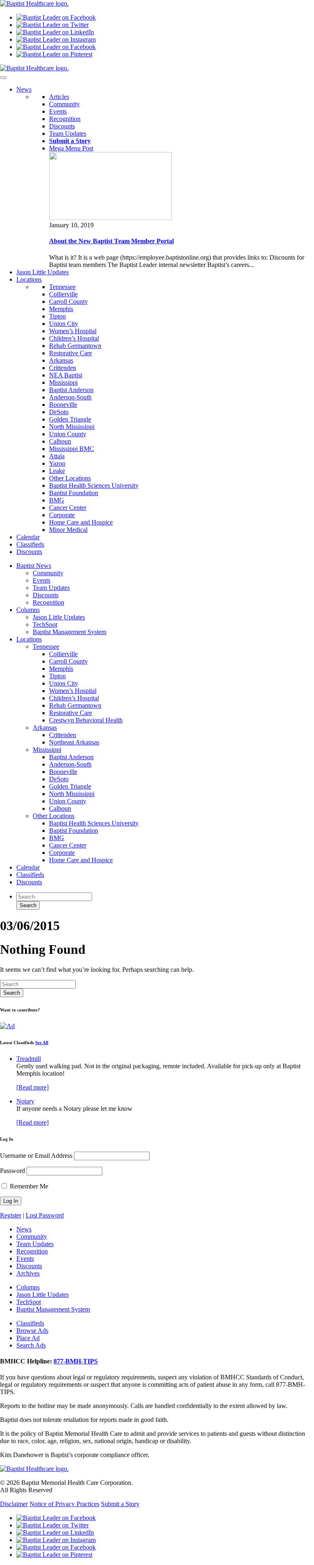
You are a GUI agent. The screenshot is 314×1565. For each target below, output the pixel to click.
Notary (25, 1101)
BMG (56, 500)
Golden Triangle (70, 419)
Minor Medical (68, 529)
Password (12, 1170)
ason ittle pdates (42, 272)
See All (41, 1042)
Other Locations (70, 478)
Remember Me (28, 1186)
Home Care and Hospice (81, 522)
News (23, 1229)
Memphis (61, 308)
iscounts (29, 551)
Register (10, 1215)
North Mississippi (71, 426)
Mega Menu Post (71, 148)
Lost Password (45, 1215)
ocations (29, 279)
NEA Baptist (65, 375)
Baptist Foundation (73, 492)
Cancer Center (67, 507)
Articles (59, 96)
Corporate (62, 514)
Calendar (28, 867)
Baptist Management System (69, 631)
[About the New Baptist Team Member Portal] (110, 217)
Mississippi (63, 382)
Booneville (63, 404)
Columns (28, 609)
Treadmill (28, 1058)
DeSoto (59, 411)
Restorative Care (70, 353)
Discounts (62, 126)
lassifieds (30, 544)
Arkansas (61, 360)
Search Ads (31, 1345)
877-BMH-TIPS (76, 1361)
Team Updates (67, 133)
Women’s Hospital (72, 330)
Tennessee (62, 286)
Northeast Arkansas (74, 742)
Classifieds (30, 874)
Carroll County (68, 301)
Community (64, 104)
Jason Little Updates (59, 617)
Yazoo (57, 463)
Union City (63, 323)
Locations (29, 639)
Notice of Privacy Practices (64, 1503)
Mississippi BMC (71, 448)
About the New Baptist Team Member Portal (111, 241)
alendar (28, 537)
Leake (57, 470)
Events (58, 111)
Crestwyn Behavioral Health (86, 720)
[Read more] (32, 1087)
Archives (28, 1273)
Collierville (63, 294)
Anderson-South (70, 397)
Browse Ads (32, 1330)
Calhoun (60, 441)
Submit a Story (120, 1503)
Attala (57, 456)
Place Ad (28, 1337)
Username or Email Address (36, 1155)
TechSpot (45, 624)
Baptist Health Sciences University (94, 485)
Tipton (57, 316)
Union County (67, 433)
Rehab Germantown (75, 345)
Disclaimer (14, 1503)
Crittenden (62, 367)
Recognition (65, 118)
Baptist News (33, 565)
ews (23, 89)
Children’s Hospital (74, 338)
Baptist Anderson (71, 389)
